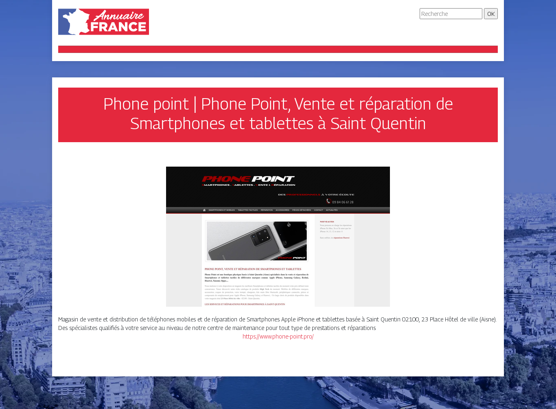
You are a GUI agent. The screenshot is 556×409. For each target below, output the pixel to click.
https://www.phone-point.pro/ (278, 336)
